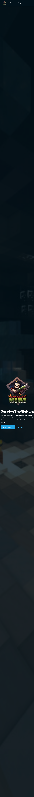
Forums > (21, 427)
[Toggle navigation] (30, 3)
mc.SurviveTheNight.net (16, 3)
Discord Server (8, 427)
